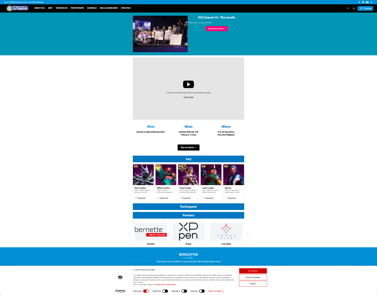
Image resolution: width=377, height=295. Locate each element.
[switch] (165, 291)
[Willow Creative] (166, 182)
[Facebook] (363, 2)
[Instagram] (359, 2)
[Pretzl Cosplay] (188, 182)
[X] (371, 2)
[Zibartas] (233, 182)
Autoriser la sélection (253, 277)
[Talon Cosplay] (143, 182)
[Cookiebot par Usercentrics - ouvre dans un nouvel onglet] (120, 291)
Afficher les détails (214, 291)
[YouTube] (367, 2)
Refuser (253, 284)
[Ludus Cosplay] (211, 182)
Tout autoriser (253, 271)
